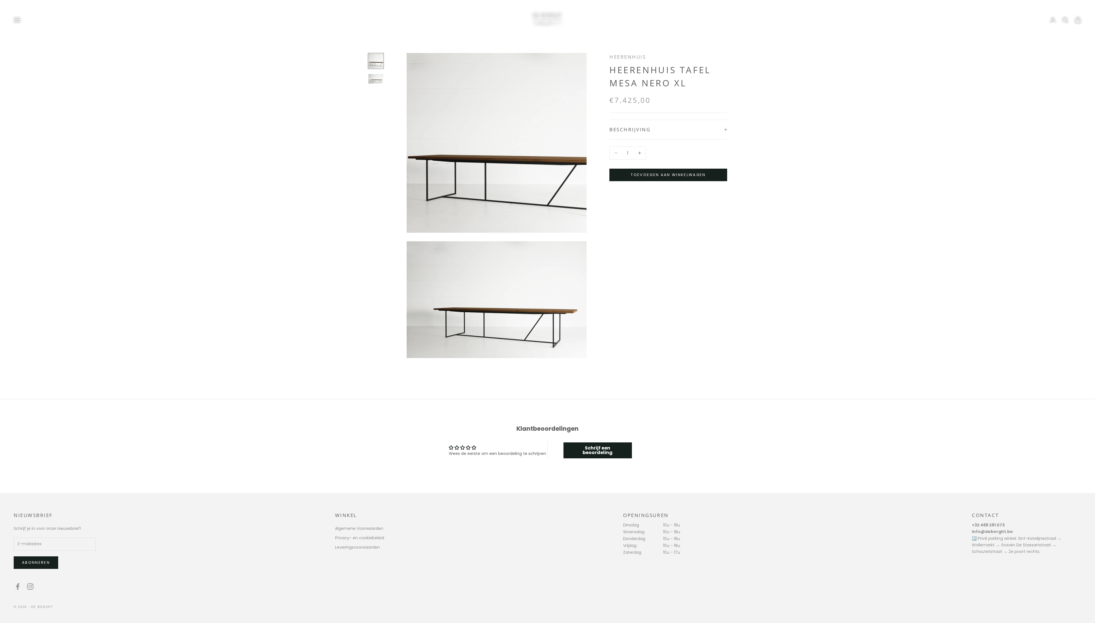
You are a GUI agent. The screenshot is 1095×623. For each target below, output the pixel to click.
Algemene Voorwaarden (359, 528)
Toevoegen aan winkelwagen (668, 174)
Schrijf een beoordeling (598, 450)
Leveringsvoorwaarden (357, 547)
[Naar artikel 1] (376, 61)
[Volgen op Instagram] (30, 587)
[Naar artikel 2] (376, 78)
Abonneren (36, 562)
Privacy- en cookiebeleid (359, 538)
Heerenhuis (627, 57)
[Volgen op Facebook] (18, 587)
